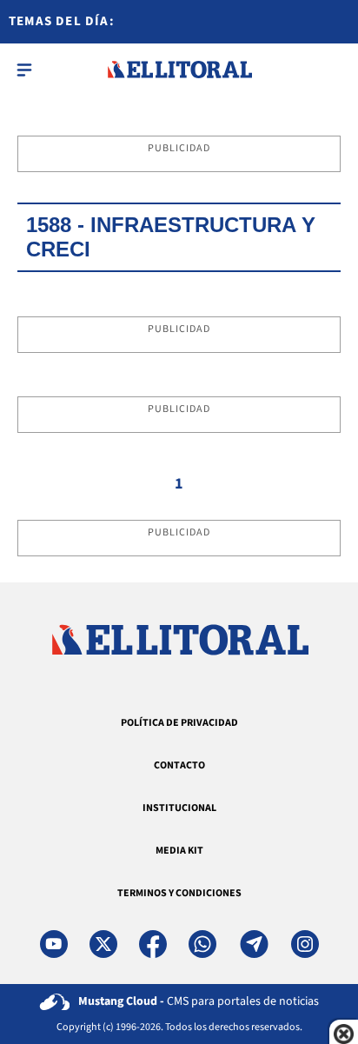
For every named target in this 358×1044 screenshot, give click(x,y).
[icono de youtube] (54, 944)
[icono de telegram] (253, 944)
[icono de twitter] (103, 944)
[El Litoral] (179, 69)
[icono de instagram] (305, 944)
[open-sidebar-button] (24, 69)
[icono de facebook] (153, 944)
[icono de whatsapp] (202, 944)
